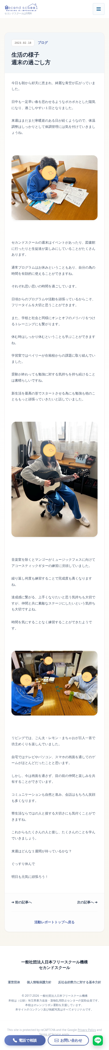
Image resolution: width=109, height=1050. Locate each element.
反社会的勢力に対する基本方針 (79, 982)
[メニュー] (99, 9)
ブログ (43, 42)
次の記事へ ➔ (87, 902)
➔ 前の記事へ (21, 902)
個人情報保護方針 (39, 982)
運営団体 (14, 982)
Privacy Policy (87, 1030)
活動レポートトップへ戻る (54, 922)
